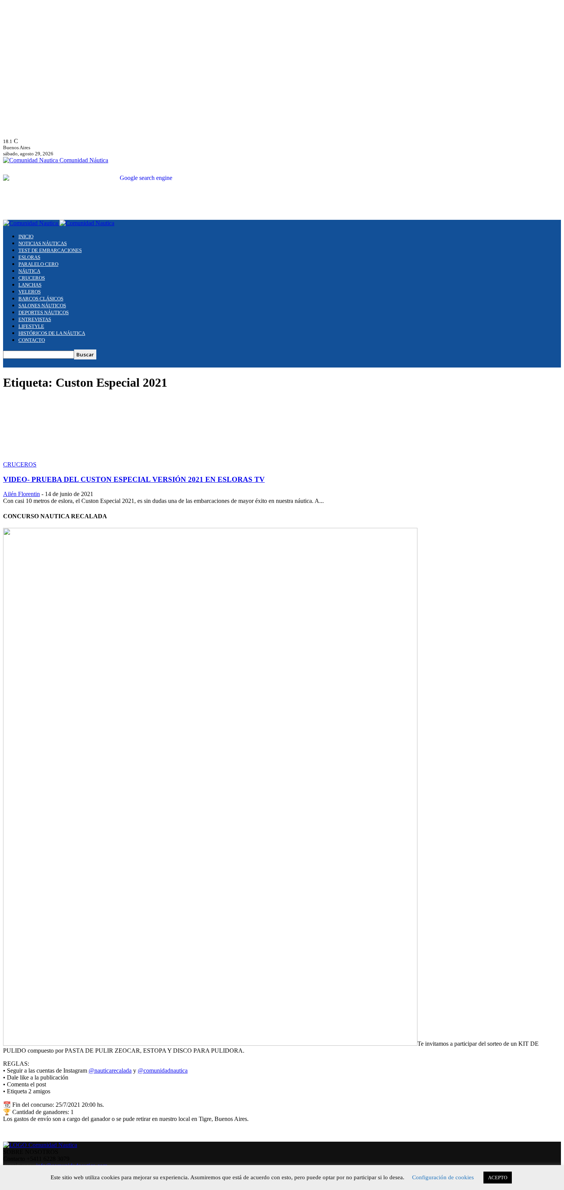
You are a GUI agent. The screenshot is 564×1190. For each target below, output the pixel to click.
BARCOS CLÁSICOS (40, 299)
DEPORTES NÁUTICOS (43, 312)
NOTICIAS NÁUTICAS (42, 243)
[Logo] (31, 223)
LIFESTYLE (31, 326)
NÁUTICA (29, 271)
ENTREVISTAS (34, 319)
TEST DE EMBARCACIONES (50, 250)
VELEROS (29, 292)
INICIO (25, 236)
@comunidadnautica (163, 1070)
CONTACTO (31, 340)
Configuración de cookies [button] (443, 1177)
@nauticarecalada (110, 1070)
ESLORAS (29, 257)
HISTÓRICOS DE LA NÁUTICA (51, 333)
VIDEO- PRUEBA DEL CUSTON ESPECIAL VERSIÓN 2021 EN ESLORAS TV (134, 479)
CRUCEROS (31, 278)
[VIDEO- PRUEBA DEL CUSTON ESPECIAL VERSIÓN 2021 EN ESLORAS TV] (65, 457)
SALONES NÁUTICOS (42, 305)
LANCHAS (29, 285)
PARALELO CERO (38, 264)
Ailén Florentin (21, 494)
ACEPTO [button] (497, 1177)
